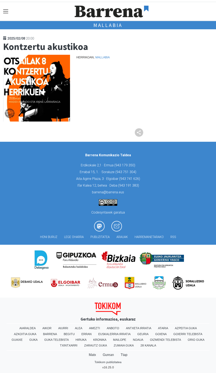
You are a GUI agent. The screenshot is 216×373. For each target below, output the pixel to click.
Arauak (122, 237)
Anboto (113, 328)
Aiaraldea (27, 328)
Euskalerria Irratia (114, 334)
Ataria (163, 328)
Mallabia (108, 25)
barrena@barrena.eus (108, 192)
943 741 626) (130, 179)
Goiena (161, 334)
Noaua (138, 339)
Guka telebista (56, 339)
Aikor (46, 328)
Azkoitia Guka (25, 334)
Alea (78, 328)
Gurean (108, 355)
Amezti (94, 328)
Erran (86, 334)
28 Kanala (148, 345)
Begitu (69, 334)
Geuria (142, 334)
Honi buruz (48, 237)
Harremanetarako (149, 237)
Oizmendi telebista (165, 339)
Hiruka (81, 339)
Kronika (99, 339)
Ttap (124, 355)
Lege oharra (74, 237)
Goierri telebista (187, 334)
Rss (173, 237)
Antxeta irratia (138, 328)
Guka (33, 339)
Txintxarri (68, 345)
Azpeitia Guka (186, 328)
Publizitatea (100, 237)
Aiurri (63, 328)
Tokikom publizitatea (108, 362)
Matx (92, 355)
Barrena (50, 334)
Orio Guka (196, 339)
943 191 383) (129, 185)
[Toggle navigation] (5, 11)
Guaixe (17, 339)
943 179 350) (125, 165)
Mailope (119, 339)
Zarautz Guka (95, 345)
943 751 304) (126, 172)
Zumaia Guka (124, 345)
